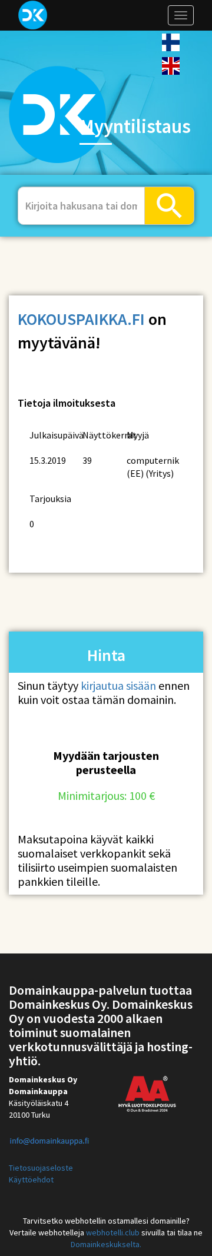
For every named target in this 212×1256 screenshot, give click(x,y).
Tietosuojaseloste (41, 1167)
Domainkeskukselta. (106, 1244)
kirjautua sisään (118, 685)
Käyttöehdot (31, 1179)
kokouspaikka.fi (81, 319)
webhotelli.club (113, 1232)
